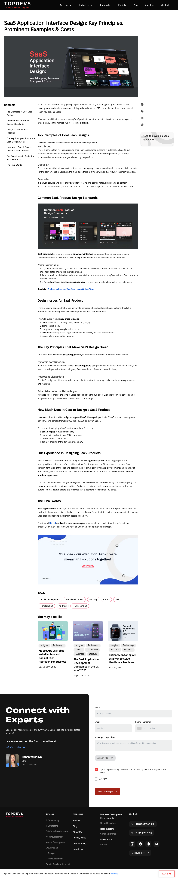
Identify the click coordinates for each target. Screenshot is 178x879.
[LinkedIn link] (140, 844)
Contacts (165, 5)
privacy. (114, 874)
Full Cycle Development (57, 831)
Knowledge (105, 5)
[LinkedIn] (143, 105)
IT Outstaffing (52, 826)
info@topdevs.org (16, 747)
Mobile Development (56, 842)
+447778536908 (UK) (144, 824)
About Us (149, 5)
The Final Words (14, 165)
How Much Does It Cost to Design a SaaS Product (19, 149)
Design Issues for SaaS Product (18, 131)
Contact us (88, 566)
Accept (166, 874)
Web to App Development (58, 864)
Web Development (54, 837)
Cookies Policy (80, 843)
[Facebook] (143, 112)
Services (50, 814)
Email (97, 722)
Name (97, 707)
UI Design (50, 853)
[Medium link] (156, 844)
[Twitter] (143, 118)
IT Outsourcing (52, 820)
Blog (136, 5)
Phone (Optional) (143, 722)
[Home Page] (17, 5)
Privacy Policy (79, 838)
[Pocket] (143, 125)
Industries (78, 814)
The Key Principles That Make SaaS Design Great (21, 140)
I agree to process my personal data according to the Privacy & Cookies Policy (133, 771)
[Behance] (148, 844)
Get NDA (103, 779)
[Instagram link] (132, 844)
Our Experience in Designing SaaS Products (20, 158)
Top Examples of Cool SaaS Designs (19, 113)
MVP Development (54, 859)
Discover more (139, 853)
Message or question (105, 737)
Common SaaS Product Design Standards (18, 122)
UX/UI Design (52, 848)
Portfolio (122, 5)
